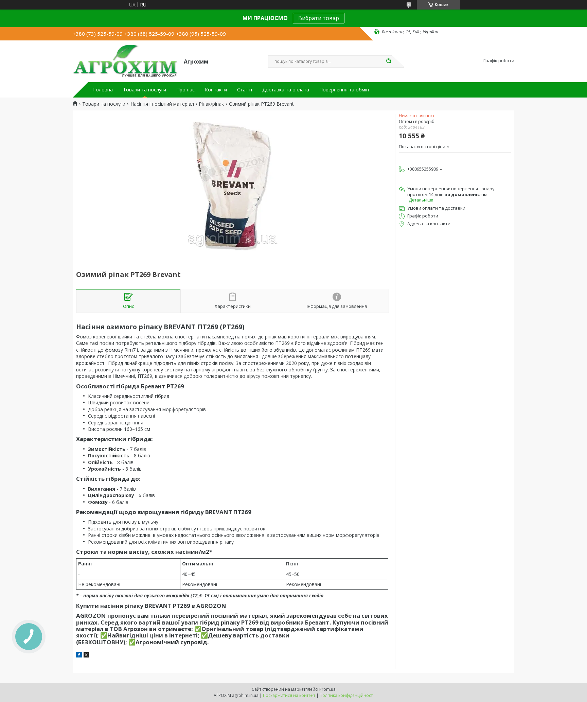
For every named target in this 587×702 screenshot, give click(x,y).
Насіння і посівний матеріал (162, 104)
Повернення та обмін (344, 89)
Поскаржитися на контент (289, 695)
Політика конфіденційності (347, 695)
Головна (103, 89)
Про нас (185, 89)
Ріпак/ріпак (211, 104)
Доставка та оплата (285, 89)
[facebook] (79, 655)
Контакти (216, 89)
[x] (86, 655)
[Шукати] (388, 61)
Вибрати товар (318, 18)
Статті (244, 89)
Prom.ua (327, 689)
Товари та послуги (144, 89)
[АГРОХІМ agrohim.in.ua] (125, 61)
